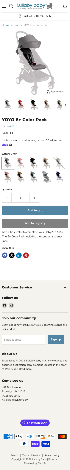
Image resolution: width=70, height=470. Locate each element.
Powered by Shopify (35, 463)
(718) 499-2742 (42, 16)
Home (5, 25)
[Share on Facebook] (4, 255)
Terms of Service (31, 455)
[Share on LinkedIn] (19, 255)
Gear (16, 25)
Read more (25, 369)
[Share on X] (12, 255)
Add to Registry (35, 223)
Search (14, 455)
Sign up (56, 339)
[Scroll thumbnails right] (65, 105)
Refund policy (51, 455)
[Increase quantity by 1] (34, 198)
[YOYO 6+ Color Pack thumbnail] (8, 105)
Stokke (10, 126)
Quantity (7, 189)
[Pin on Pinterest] (26, 255)
